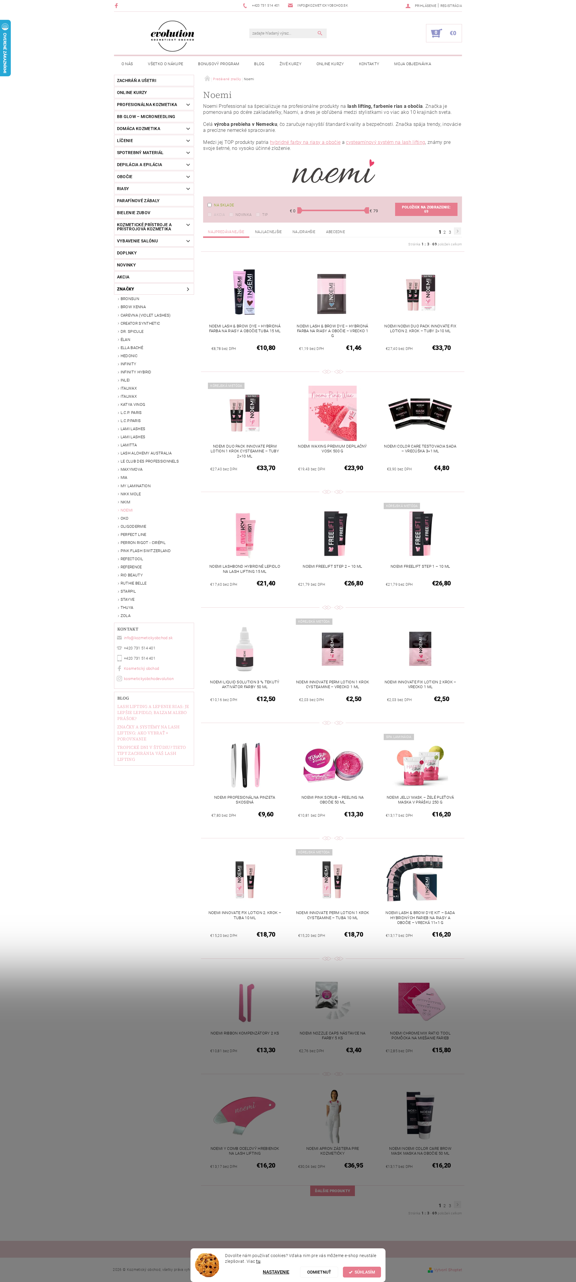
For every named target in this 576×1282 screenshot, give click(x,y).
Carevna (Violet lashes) (145, 315)
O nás (127, 64)
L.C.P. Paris (131, 412)
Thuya (127, 607)
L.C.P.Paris (131, 420)
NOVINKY (126, 265)
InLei (125, 380)
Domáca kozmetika (138, 128)
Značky (125, 289)
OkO (125, 518)
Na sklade (224, 205)
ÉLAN (125, 339)
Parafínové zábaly (138, 200)
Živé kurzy (291, 64)
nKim (125, 502)
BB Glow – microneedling (146, 116)
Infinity (128, 364)
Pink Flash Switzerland (146, 550)
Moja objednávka (412, 64)
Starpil (128, 591)
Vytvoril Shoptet (448, 1270)
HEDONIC (129, 356)
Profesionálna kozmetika (147, 104)
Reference (131, 567)
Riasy (123, 188)
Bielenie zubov (133, 212)
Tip (265, 215)
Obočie (125, 176)
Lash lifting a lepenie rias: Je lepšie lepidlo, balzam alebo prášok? (153, 712)
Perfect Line (133, 534)
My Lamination (136, 486)
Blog (259, 64)
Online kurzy (330, 64)
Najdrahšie (303, 232)
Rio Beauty (132, 575)
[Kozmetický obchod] (172, 36)
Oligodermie (133, 526)
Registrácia (451, 6)
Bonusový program (218, 64)
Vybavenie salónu (137, 240)
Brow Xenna (133, 307)
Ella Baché (132, 347)
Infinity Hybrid (136, 372)
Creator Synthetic (140, 323)
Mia (124, 477)
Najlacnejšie (268, 232)
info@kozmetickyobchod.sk (148, 638)
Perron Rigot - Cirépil (143, 542)
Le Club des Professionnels (150, 461)
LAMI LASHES (133, 429)
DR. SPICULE (132, 331)
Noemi (127, 510)
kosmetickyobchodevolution (149, 678)
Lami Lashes (133, 437)
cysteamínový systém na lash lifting (385, 142)
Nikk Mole (131, 494)
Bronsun (130, 298)
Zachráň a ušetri (136, 80)
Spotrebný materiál (140, 152)
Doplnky (127, 253)
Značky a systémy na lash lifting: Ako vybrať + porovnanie (148, 733)
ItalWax (129, 388)
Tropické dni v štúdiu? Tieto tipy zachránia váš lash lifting (151, 753)
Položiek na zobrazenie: (426, 209)
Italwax (129, 396)
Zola (125, 615)
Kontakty (369, 64)
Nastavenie (276, 1272)
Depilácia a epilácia (139, 164)
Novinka (244, 215)
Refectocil (132, 559)
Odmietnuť (319, 1272)
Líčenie (125, 140)
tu (258, 1261)
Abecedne (335, 232)
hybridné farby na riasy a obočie (305, 142)
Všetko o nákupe (165, 64)
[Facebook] (117, 5)
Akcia (219, 215)
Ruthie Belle (134, 583)
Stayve (128, 599)
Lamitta (129, 445)
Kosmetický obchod (141, 668)
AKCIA (123, 277)
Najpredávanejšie (226, 232)
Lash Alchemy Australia (146, 453)
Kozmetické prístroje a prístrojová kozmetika (144, 226)
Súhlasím (365, 1272)
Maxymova (132, 469)
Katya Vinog (133, 404)
